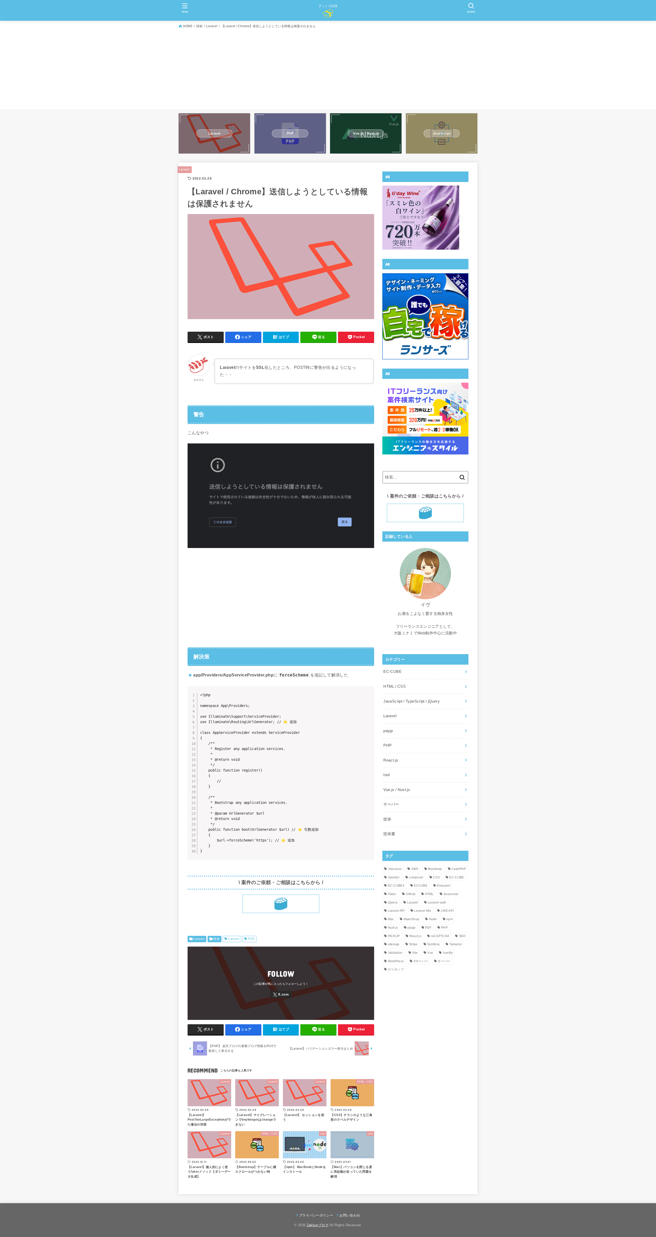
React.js (390, 760)
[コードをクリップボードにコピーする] (368, 697)
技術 (216, 939)
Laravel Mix (422, 910)
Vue (430, 953)
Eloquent (443, 885)
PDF (428, 927)
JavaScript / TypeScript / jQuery (411, 701)
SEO (462, 936)
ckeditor (393, 877)
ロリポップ (396, 969)
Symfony (433, 944)
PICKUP (394, 936)
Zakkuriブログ (318, 1225)
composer (416, 877)
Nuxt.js (393, 927)
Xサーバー (421, 961)
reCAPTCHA (440, 936)
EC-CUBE (392, 672)
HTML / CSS (394, 686)
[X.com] (281, 994)
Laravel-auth (437, 902)
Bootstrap (435, 869)
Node (433, 919)
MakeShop (411, 919)
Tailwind (455, 944)
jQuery (393, 902)
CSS (436, 877)
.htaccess (395, 869)
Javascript (450, 894)
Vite (415, 953)
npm (449, 919)
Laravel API (396, 910)
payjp (388, 731)
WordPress (396, 961)
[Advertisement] (328, 68)
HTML (429, 894)
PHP (251, 939)
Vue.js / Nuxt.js (396, 790)
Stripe (413, 944)
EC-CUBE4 (396, 885)
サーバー (391, 804)
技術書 (389, 834)
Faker (392, 894)
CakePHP (459, 869)
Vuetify (448, 953)
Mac (391, 919)
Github (410, 894)
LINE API (447, 910)
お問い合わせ (350, 1215)
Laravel (184, 169)
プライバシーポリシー (316, 1215)
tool (386, 775)
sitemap (393, 944)
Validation (395, 953)
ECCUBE (420, 885)
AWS (414, 869)
